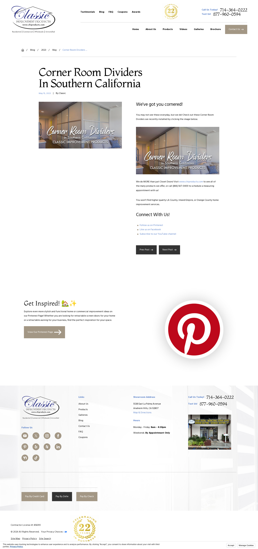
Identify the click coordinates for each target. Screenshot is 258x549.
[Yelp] (36, 446)
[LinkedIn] (58, 446)
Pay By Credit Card (34, 496)
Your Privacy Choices (52, 532)
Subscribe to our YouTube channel (158, 234)
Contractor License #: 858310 (26, 525)
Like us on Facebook (150, 230)
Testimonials (87, 12)
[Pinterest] (25, 446)
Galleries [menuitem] (199, 29)
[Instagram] (47, 435)
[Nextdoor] (25, 458)
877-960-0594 (227, 14)
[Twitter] (36, 435)
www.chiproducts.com (191, 182)
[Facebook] (58, 435)
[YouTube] (25, 435)
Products (83, 410)
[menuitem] (15, 539)
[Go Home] (23, 50)
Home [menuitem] (135, 29)
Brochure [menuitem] (215, 29)
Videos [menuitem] (183, 29)
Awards (136, 12)
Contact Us (234, 29)
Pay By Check (87, 496)
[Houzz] (47, 446)
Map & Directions (142, 413)
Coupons (123, 12)
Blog (101, 12)
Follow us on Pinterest (151, 225)
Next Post (167, 250)
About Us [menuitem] (151, 29)
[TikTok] (36, 458)
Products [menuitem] (168, 29)
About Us (83, 404)
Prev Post (144, 250)
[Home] (33, 19)
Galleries (83, 415)
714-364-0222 (233, 10)
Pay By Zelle (62, 496)
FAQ (111, 12)
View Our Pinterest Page (40, 332)
